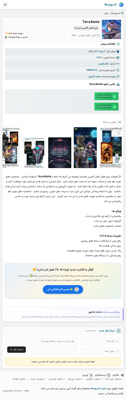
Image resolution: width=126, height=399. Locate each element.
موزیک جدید (37, 379)
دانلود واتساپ (55, 379)
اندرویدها (110, 4)
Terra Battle (90, 22)
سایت (103, 388)
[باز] (5, 4)
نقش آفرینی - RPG (81, 35)
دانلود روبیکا (75, 379)
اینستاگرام (100, 375)
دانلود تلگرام (94, 379)
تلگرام (116, 375)
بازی (106, 13)
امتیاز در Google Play (18, 37)
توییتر (85, 375)
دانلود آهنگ (19, 379)
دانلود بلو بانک (113, 379)
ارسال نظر (18, 349)
